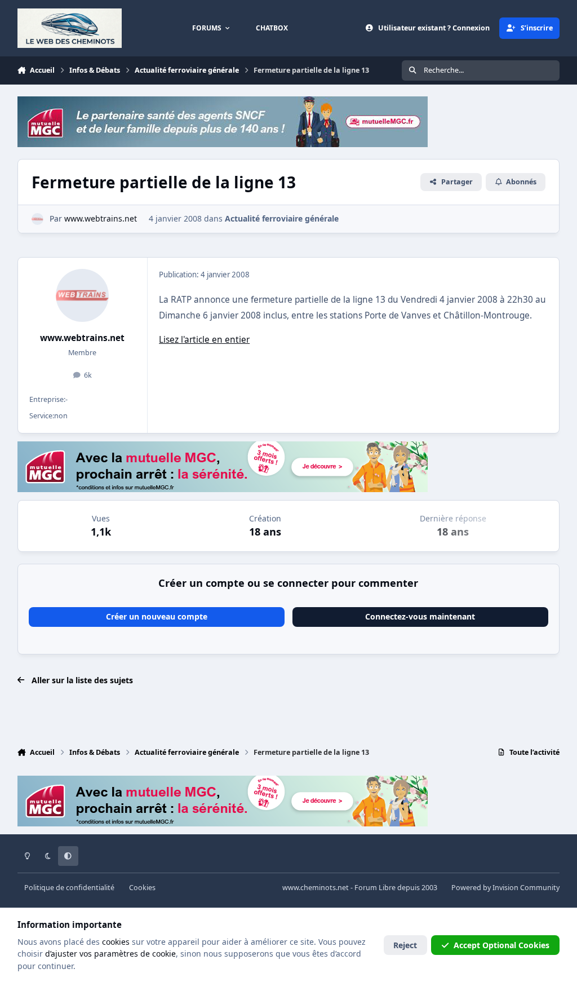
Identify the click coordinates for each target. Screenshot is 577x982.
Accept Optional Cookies (501, 945)
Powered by (505, 887)
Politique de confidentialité (69, 887)
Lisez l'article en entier (204, 340)
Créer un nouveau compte (156, 616)
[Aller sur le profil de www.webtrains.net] (37, 219)
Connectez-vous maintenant (420, 616)
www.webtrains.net (82, 338)
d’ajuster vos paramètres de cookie (110, 953)
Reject (405, 945)
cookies (116, 941)
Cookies (142, 887)
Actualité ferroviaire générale (282, 218)
